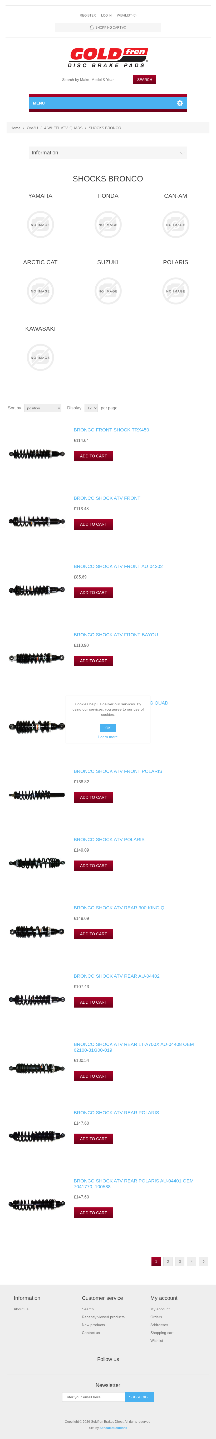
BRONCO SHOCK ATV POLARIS (109, 839)
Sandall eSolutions (113, 1428)
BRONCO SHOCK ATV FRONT (107, 498)
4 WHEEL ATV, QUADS (63, 128)
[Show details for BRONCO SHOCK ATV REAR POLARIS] (37, 1136)
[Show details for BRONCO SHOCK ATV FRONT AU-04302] (37, 590)
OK (108, 728)
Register (88, 15)
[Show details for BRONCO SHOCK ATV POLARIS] (37, 863)
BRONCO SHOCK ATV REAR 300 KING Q (119, 907)
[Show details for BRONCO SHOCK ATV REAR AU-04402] (37, 1000)
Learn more (108, 737)
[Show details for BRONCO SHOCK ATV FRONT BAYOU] (37, 658)
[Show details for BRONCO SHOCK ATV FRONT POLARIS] (37, 795)
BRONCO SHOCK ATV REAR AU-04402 (117, 976)
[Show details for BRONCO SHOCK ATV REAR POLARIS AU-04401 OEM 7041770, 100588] (37, 1204)
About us (21, 1309)
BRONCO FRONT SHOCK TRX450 (111, 429)
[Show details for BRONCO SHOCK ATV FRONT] (37, 522)
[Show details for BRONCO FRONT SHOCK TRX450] (37, 453)
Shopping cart (162, 1333)
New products (93, 1325)
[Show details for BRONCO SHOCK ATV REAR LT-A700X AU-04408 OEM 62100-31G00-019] (37, 1068)
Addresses (159, 1325)
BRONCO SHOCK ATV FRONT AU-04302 (118, 566)
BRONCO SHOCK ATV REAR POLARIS (116, 1112)
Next (203, 1261)
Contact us (91, 1333)
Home (16, 128)
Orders (156, 1317)
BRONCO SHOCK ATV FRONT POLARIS (118, 771)
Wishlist (156, 1340)
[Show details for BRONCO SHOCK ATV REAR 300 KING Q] (37, 931)
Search (88, 1309)
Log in (106, 15)
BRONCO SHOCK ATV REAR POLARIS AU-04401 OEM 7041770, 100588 (134, 1183)
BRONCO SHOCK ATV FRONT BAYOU (116, 634)
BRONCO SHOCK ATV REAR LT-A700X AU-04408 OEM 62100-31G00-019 (134, 1047)
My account (160, 1309)
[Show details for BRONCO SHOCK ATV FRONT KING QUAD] (37, 726)
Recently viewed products (103, 1317)
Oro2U (32, 128)
